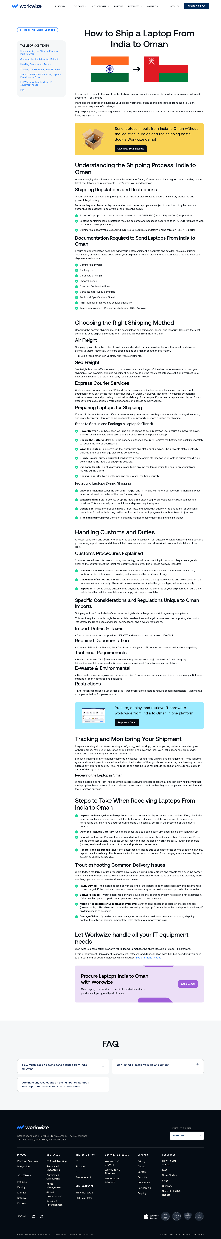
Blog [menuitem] (164, 1169)
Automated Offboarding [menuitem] (53, 1176)
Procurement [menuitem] (83, 1177)
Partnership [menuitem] (144, 1187)
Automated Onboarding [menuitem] (53, 1168)
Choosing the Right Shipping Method (39, 59)
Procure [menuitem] (22, 1181)
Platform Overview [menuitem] (28, 1161)
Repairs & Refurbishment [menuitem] (54, 1203)
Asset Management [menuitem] (53, 1185)
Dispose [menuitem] (21, 1203)
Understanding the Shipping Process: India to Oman (39, 52)
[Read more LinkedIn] (33, 1216)
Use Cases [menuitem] (78, 6)
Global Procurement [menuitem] (54, 1194)
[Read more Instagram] (41, 1216)
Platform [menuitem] (60, 6)
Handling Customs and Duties (35, 64)
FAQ (22, 90)
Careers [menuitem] (142, 1171)
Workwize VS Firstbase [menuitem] (112, 1171)
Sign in (174, 6)
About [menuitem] (141, 1166)
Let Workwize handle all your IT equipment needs (36, 83)
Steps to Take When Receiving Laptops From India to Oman (40, 76)
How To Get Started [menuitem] (169, 1162)
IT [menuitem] (77, 1161)
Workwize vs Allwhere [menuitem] (112, 1180)
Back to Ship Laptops (39, 29)
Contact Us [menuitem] (144, 1182)
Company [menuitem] (151, 6)
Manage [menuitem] (21, 1192)
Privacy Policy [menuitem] (168, 1234)
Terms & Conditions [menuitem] (193, 1234)
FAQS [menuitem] (165, 1180)
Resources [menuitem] (133, 6)
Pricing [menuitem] (118, 6)
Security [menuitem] (142, 1177)
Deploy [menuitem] (21, 1187)
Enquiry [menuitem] (142, 1193)
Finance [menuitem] (80, 1166)
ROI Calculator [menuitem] (84, 1197)
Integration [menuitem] (23, 1166)
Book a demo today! (149, 957)
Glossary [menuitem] (167, 1185)
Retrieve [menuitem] (22, 1197)
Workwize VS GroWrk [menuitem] (112, 1163)
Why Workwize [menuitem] (99, 6)
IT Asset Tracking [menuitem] (56, 1161)
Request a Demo (196, 6)
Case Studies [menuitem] (169, 1175)
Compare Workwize (117, 1155)
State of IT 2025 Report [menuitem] (171, 1193)
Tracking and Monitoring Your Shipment (40, 69)
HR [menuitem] (77, 1171)
